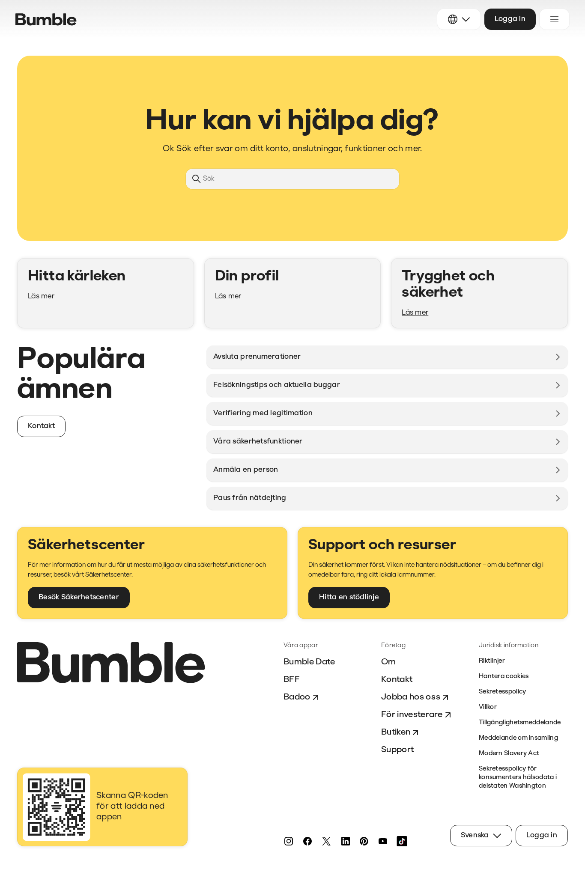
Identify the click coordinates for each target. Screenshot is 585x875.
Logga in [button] (510, 19)
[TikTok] (402, 841)
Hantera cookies (504, 676)
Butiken (395, 732)
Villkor (488, 707)
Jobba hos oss (410, 697)
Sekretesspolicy (502, 692)
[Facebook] (307, 841)
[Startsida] (46, 19)
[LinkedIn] (345, 841)
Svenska (475, 835)
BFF (292, 680)
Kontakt (396, 680)
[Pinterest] (364, 841)
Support (397, 750)
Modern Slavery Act (509, 753)
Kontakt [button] (41, 426)
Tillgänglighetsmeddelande (520, 723)
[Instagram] (289, 841)
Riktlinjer (492, 661)
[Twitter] (326, 841)
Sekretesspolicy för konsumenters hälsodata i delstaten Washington (518, 777)
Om (388, 662)
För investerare (412, 715)
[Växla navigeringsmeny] (554, 19)
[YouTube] (383, 841)
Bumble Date (309, 662)
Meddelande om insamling (518, 738)
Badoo (297, 697)
